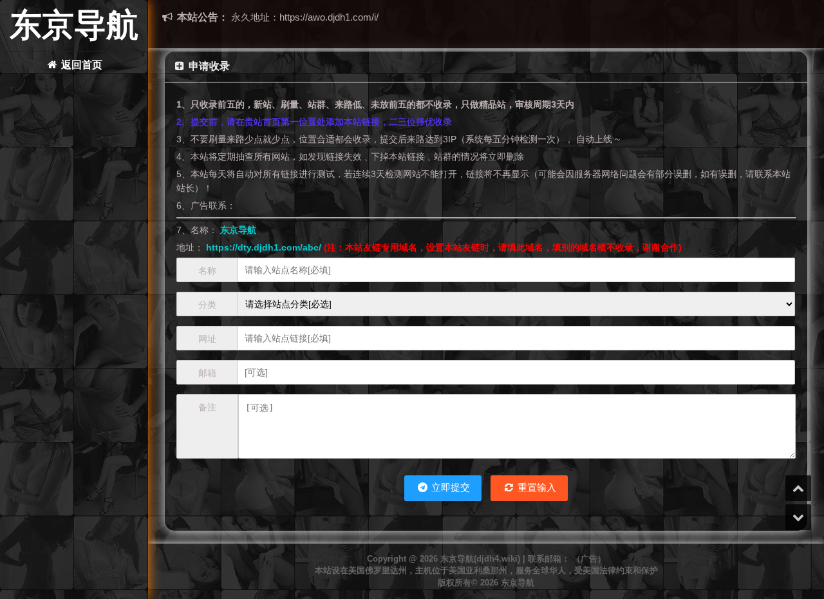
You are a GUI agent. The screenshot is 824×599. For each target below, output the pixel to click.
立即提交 (449, 487)
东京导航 (74, 25)
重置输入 (535, 487)
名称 (207, 270)
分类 (207, 305)
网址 (207, 339)
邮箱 (207, 373)
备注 (207, 407)
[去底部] (798, 517)
